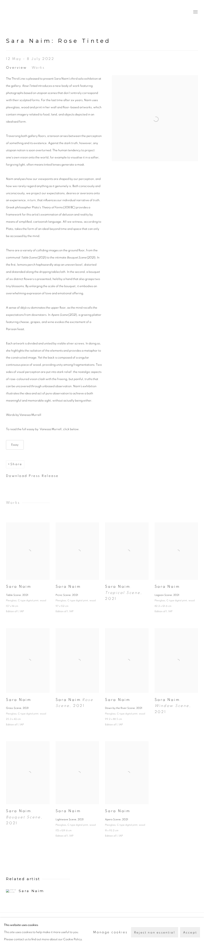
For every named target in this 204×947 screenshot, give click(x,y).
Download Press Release (32, 475)
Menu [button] (195, 12)
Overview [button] (16, 67)
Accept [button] (190, 932)
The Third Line (24, 12)
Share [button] (16, 464)
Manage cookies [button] (110, 932)
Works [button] (38, 67)
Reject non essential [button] (154, 932)
